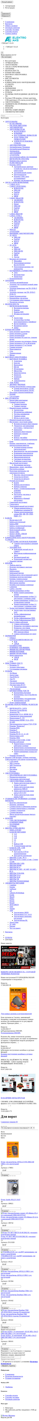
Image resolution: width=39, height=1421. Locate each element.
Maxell (12, 897)
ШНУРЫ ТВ (14, 879)
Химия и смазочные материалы (25, 439)
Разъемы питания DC (17, 755)
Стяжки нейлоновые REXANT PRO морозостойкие (25, 631)
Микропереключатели (22, 457)
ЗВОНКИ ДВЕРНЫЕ (17, 384)
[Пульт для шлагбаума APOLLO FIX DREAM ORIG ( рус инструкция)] (13, 1160)
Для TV (12, 679)
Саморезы (13, 587)
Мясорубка (18, 371)
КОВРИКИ (18, 133)
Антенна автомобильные (19, 282)
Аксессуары (18, 318)
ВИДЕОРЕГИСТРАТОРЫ (19, 159)
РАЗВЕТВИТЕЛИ (16, 163)
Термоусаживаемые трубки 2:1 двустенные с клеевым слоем (25, 597)
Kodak (12, 895)
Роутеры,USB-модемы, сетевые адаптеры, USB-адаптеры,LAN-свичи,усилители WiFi (21, 758)
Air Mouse (13, 673)
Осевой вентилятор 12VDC (24, 388)
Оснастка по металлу (21, 479)
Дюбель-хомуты (15, 565)
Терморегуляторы (16, 561)
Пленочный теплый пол (23, 559)
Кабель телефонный (17, 528)
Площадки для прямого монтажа (26, 626)
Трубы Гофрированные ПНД (24, 620)
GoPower (13, 889)
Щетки (12, 355)
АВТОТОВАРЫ (11, 121)
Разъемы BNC (15, 728)
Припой (17, 435)
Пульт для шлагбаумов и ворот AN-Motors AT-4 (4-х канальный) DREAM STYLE (19, 1218)
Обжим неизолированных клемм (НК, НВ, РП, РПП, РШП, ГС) (23, 514)
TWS (16, 273)
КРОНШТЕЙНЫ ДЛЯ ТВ (19, 691)
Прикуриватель (15, 349)
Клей (11, 441)
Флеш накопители (16, 655)
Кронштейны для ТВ (21, 700)
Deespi (16, 204)
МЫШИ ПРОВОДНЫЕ (18, 653)
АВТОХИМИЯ (15, 153)
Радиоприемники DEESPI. (11, 1033)
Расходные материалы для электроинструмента (19, 472)
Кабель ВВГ (14, 524)
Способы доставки (12, 30)
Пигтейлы (13, 769)
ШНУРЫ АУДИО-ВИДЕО (15, 828)
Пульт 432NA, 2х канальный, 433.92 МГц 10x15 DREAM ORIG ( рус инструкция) (18, 1336)
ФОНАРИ (9, 818)
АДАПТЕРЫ (14, 155)
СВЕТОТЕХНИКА (12, 773)
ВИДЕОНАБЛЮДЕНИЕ (19, 306)
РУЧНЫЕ (13, 826)
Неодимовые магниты (22, 465)
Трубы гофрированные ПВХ (24, 618)
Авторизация (10, 6)
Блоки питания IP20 (17, 335)
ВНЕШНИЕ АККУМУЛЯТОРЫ (22, 233)
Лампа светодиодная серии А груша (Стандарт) (25, 784)
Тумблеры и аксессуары (23, 461)
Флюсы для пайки (20, 437)
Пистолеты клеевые (17, 469)
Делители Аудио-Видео (18, 710)
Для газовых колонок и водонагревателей (16, 1014)
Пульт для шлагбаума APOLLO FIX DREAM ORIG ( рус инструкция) (17, 1163)
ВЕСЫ (16, 367)
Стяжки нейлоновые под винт (25, 634)
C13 (15, 834)
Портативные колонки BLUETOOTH (22, 264)
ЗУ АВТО (13, 235)
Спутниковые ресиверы (18, 669)
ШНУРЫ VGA (15, 875)
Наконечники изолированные (25, 748)
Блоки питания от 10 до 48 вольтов (22, 343)
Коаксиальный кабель (18, 530)
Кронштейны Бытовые (22, 693)
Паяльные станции (21, 434)
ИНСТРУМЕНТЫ (12, 398)
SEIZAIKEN (14, 905)
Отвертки (17, 492)
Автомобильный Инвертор (20, 149)
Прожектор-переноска (18, 777)
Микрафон (18, 261)
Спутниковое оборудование (20, 300)
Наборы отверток (20, 487)
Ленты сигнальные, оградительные (23, 581)
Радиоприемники (16, 278)
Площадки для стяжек (22, 628)
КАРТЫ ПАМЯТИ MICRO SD (21, 640)
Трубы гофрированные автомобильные (22, 615)
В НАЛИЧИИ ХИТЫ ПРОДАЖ (13, 1098)
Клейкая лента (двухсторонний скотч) (24, 575)
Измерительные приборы (19, 408)
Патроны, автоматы (17, 804)
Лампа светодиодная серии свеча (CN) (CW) (24, 792)
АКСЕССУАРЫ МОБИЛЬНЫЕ (17, 182)
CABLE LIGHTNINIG (18, 186)
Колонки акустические (18, 259)
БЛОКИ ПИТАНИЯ (12, 329)
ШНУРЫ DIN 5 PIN (17, 863)
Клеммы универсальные (19, 579)
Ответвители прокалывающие (21, 716)
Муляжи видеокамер (21, 314)
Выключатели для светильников (26, 451)
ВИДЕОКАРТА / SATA (18, 708)
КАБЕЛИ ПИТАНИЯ (18, 832)
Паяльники (18, 430)
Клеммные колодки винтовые (21, 577)
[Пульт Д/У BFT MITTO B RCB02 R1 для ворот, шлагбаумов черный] (19, 1234)
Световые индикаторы (22, 459)
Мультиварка (19, 369)
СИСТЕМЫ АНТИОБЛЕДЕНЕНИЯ (23, 541)
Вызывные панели (21, 326)
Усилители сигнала (17, 302)
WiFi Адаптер (15, 763)
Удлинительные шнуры (22, 846)
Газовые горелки (20, 406)
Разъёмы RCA (15, 732)
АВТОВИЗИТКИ (16, 127)
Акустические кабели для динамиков (23, 157)
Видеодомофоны (20, 324)
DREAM (17, 190)
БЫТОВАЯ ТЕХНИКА (18, 359)
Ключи (16, 483)
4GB (15, 642)
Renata (12, 901)
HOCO (16, 194)
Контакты (8, 24)
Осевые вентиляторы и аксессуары (22, 386)
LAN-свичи (14, 761)
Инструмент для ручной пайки (21, 422)
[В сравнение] (15, 1175)
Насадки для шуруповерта (23, 475)
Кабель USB (18, 844)
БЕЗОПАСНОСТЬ (12, 304)
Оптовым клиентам (12, 28)
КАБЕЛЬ (8, 518)
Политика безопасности (14, 1376)
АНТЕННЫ (9, 280)
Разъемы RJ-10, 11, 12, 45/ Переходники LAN (19, 735)
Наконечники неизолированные (26, 750)
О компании (9, 22)
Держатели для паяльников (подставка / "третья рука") (24, 427)
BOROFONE (19, 188)
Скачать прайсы (11, 33)
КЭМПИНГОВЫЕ (16, 822)
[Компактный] (6, 1126)
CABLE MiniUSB (16, 214)
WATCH (13, 229)
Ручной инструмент (17, 481)
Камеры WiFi (19, 312)
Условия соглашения (12, 1378)
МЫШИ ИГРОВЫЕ (17, 651)
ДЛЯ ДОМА (14, 382)
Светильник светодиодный (20, 779)
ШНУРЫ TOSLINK (17, 873)
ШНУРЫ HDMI (15, 865)
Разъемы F (13, 730)
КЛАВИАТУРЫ (16, 645)
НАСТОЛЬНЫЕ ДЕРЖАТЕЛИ (25, 135)
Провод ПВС (14, 532)
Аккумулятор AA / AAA (23, 914)
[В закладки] (12, 1175)
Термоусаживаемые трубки (20, 591)
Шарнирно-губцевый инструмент (22, 499)
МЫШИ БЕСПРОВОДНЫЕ (20, 649)
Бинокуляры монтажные (19, 400)
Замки (16, 328)
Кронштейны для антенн (19, 298)
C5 (15, 840)
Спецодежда (14, 504)
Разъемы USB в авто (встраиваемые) (21, 177)
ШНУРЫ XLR (15, 877)
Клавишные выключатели (23, 453)
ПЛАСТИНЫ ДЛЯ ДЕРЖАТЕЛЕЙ (21, 138)
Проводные (18, 277)
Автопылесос (15, 151)
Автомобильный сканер (23, 172)
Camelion (13, 885)
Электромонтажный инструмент (22, 506)
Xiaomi (12, 908)
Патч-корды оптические (23, 856)
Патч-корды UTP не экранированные (21, 853)
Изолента (13, 569)
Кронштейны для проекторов (25, 698)
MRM (16, 196)
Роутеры (13, 771)
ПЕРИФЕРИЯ (10, 636)
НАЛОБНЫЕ (15, 824)
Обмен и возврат (11, 26)
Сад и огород (14, 396)
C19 (15, 838)
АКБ (11, 910)
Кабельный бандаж (17, 573)
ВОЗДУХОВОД (20, 131)
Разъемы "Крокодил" (17, 726)
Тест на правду (15, 928)
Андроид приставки (17, 667)
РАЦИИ (12, 394)
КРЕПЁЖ (8, 563)
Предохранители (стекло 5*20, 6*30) (23, 724)
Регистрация (10, 8)
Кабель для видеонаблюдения (20, 526)
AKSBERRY (18, 200)
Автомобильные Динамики (20, 147)
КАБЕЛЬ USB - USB (17, 848)
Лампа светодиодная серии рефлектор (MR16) (24, 788)
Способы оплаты (11, 31)
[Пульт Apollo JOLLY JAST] (13, 1198)
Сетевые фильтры (16, 812)
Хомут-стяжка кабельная (19, 622)
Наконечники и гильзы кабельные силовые (22, 745)
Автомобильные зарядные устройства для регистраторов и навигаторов (26, 169)
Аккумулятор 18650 (21, 912)
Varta (11, 907)
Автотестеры (19, 410)
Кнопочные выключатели (23, 455)
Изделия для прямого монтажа (21, 567)
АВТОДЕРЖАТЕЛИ (17, 129)
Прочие (12, 926)
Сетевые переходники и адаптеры (22, 808)
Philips (12, 899)
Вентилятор (18, 365)
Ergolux (12, 887)
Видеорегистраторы (21, 308)
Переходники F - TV (17, 718)
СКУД (12, 316)
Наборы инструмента (22, 485)
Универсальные (15, 353)
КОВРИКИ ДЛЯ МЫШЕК (19, 647)
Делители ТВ (14, 712)
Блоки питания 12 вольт (18, 333)
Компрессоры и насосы (18, 161)
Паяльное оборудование (23, 432)
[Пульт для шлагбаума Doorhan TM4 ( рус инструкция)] (19, 1293)
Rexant (12, 903)
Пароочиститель (20, 373)
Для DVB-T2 (14, 677)
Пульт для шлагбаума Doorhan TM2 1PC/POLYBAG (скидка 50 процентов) (15, 1315)
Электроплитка (19, 381)
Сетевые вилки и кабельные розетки (23, 806)
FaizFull (17, 192)
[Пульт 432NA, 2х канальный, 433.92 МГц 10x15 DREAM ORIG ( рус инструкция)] (19, 1333)
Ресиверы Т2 (14, 665)
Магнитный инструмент (19, 463)
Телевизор (17, 377)
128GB (16, 644)
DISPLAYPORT (15, 830)
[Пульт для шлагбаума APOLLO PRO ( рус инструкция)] (19, 1273)
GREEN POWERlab (17, 893)
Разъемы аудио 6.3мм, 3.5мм (20, 740)
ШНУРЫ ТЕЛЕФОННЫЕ (19, 881)
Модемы (13, 767)
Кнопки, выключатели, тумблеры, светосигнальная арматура (22, 444)
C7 (15, 842)
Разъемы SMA (15, 738)
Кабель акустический (17, 522)
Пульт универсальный (18, 702)
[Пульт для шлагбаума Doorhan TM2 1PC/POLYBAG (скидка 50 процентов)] (19, 1312)
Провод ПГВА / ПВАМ (18, 534)
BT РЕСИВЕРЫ (16, 123)
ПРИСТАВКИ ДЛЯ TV (14, 663)
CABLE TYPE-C (16, 216)
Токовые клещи (19, 416)
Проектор (17, 375)
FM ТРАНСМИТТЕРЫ (18, 125)
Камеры (17, 310)
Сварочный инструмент (18, 502)
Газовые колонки (16, 347)
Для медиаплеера (20, 687)
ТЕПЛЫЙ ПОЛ (15, 547)
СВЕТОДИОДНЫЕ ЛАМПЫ (20, 781)
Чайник (17, 379)
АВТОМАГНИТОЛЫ (18, 145)
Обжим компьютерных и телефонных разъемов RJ (23, 509)
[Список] (4, 1126)
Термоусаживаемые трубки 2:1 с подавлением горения (26, 601)
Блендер (17, 363)
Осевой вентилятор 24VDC (24, 390)
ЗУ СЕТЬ (13, 245)
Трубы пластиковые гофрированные (23, 608)
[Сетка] (2, 1126)
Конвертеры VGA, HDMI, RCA (21, 714)
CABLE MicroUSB (16, 198)
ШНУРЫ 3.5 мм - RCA (18, 857)
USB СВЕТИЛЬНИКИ (18, 820)
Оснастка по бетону (21, 477)
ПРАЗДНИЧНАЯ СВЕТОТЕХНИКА (23, 775)
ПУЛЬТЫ (8, 671)
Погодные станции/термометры (21, 392)
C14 (15, 836)
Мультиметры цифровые (23, 412)
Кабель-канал (15, 571)
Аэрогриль (18, 361)
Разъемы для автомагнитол (24, 180)
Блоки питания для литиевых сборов (23, 341)
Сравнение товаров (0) (9, 1122)
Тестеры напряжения (21, 414)
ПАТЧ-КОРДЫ (15, 850)
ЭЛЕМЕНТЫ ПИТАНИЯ (14, 883)
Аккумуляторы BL (21, 920)
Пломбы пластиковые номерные (22, 585)
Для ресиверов (15, 689)
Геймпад (13, 638)
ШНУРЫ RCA (15, 867)
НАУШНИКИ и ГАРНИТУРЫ (21, 271)
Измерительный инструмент (20, 420)
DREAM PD (18, 251)
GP (11, 891)
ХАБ (11, 661)
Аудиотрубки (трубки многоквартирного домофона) (25, 321)
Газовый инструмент (17, 402)
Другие (16, 257)
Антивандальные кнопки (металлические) (23, 448)
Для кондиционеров (17, 683)
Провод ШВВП (15, 536)
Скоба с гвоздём (15, 589)
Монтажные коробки (17, 583)
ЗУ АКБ (12, 924)
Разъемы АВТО (15, 165)
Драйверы (9, 1387)
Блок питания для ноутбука (20, 331)
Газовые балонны (20, 404)
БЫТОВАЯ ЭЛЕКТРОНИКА (16, 357)
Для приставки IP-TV (17, 685)
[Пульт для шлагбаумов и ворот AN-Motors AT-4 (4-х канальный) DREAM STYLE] (19, 1215)
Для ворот (13, 681)
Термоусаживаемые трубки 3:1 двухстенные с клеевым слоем (25, 605)
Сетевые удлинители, (17, 810)
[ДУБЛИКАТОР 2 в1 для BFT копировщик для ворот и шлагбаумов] (19, 1254)
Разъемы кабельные (17, 742)
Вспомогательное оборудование (26, 424)
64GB (16, 659)
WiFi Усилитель (15, 765)
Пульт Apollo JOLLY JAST (10, 1200)
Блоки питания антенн (18, 296)
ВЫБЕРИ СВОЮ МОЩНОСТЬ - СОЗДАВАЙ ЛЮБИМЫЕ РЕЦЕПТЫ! (18, 973)
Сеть (11, 351)
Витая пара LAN (16, 520)
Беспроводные (19, 275)
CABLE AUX (15, 184)
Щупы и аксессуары (21, 418)
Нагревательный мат (21, 557)
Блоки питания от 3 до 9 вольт (21, 345)
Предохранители (20, 174)
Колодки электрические (18, 803)
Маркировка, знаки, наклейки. (21, 467)
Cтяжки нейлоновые (21, 624)
